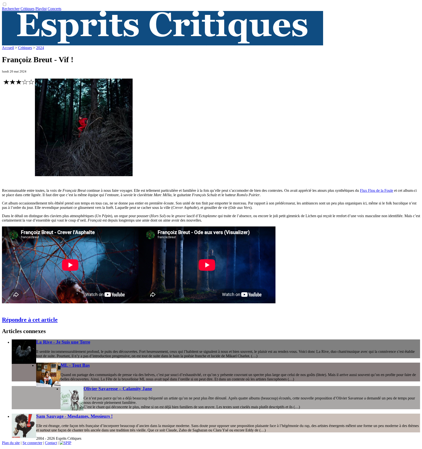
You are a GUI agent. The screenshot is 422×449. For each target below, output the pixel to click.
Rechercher (11, 9)
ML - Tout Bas (75, 365)
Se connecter (32, 443)
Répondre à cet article (30, 319)
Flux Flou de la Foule (376, 190)
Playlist (41, 9)
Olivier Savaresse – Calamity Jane (118, 388)
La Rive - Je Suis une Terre (63, 342)
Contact (51, 443)
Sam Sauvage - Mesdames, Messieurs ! (74, 416)
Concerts (54, 9)
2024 (40, 48)
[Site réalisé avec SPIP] (65, 443)
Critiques (27, 9)
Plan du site (11, 443)
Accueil (8, 48)
